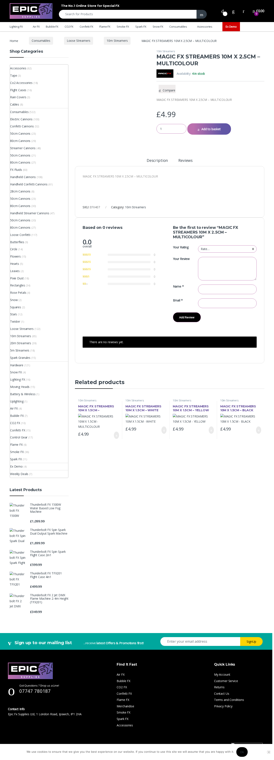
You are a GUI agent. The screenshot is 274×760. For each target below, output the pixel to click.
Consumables (178, 26)
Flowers (15, 256)
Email (178, 300)
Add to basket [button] (114, 435)
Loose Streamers (78, 41)
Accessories (204, 26)
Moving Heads (20, 387)
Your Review (181, 259)
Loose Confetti (20, 235)
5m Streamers (19, 350)
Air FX (36, 26)
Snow (14, 300)
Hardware (16, 365)
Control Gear (18, 437)
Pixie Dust (17, 278)
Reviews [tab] (185, 160)
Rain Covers (18, 97)
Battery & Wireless (22, 394)
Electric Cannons (21, 119)
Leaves (15, 271)
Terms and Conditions (229, 700)
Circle (13, 249)
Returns (219, 687)
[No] (269, 752)
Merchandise (125, 706)
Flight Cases (18, 90)
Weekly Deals (19, 474)
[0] (222, 11)
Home (14, 41)
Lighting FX (16, 26)
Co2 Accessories (21, 83)
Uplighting (17, 401)
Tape (13, 75)
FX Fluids (16, 170)
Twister (15, 321)
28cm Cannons (20, 191)
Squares (15, 307)
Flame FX (104, 26)
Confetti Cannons (22, 126)
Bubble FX (52, 26)
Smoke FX (123, 26)
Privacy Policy (223, 706)
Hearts (14, 264)
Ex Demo (231, 26)
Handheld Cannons (23, 177)
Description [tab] (157, 160)
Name (178, 286)
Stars (13, 314)
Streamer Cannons (23, 148)
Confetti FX (86, 26)
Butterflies (17, 242)
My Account (222, 674)
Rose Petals (18, 293)
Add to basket (211, 129)
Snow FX (158, 26)
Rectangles (17, 285)
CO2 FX (69, 26)
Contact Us (221, 693)
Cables (14, 104)
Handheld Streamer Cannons (29, 213)
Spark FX (140, 26)
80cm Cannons (20, 141)
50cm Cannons (20, 133)
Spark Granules (20, 358)
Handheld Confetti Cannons (29, 184)
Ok (242, 752)
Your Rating (181, 247)
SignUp (251, 641)
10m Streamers (117, 41)
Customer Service (226, 681)
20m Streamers (20, 343)
